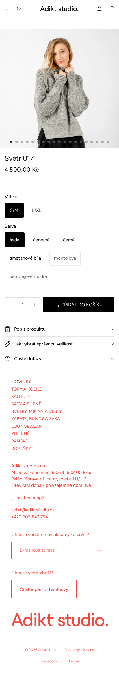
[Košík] (112, 8)
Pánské (19, 441)
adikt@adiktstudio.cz (33, 510)
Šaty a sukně (26, 404)
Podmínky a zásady (79, 650)
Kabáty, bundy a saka (35, 418)
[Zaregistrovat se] (99, 550)
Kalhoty (21, 396)
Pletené (20, 433)
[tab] (11, 141)
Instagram (72, 661)
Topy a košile (26, 389)
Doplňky (21, 448)
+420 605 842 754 (29, 517)
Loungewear (26, 426)
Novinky (21, 381)
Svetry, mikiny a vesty (36, 411)
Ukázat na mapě (27, 497)
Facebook (49, 661)
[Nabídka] (6, 8)
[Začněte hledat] (19, 8)
